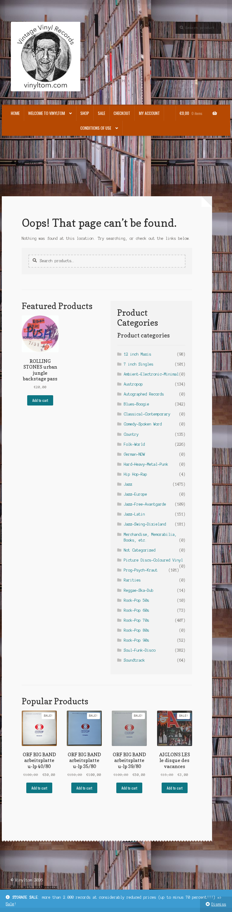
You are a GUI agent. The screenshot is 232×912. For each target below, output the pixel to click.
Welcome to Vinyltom (46, 113)
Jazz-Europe (135, 494)
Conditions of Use (95, 128)
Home (15, 113)
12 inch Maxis (137, 354)
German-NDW (134, 454)
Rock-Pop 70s (136, 620)
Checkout (122, 113)
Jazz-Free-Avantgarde (145, 504)
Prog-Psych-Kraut (141, 570)
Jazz (128, 484)
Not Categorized (140, 550)
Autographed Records (144, 394)
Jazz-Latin (134, 514)
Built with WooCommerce (34, 887)
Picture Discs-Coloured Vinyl (153, 560)
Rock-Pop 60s (136, 610)
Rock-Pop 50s (136, 600)
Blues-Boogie (136, 404)
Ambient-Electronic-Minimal (151, 374)
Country (131, 434)
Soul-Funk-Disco (140, 650)
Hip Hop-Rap (135, 474)
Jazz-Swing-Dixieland (145, 524)
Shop (84, 113)
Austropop (133, 384)
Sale (10, 904)
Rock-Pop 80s (136, 630)
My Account (149, 113)
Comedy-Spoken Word (143, 424)
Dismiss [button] (218, 904)
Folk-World (134, 444)
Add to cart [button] (40, 400)
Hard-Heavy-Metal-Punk (146, 464)
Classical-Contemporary (147, 414)
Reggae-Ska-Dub (138, 590)
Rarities (132, 580)
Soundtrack (134, 660)
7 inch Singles (138, 364)
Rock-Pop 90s (136, 640)
